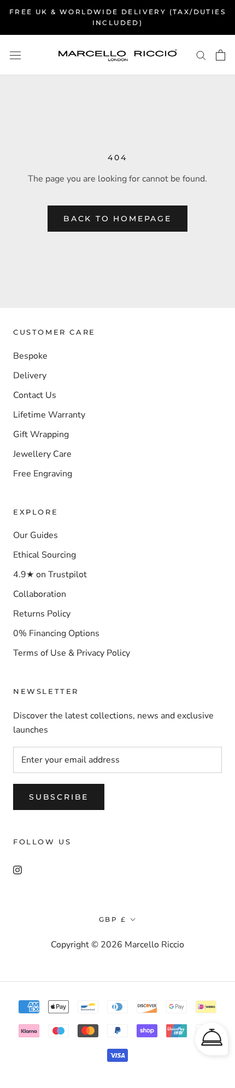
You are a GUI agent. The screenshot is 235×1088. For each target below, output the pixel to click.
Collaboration (39, 594)
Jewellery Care (42, 454)
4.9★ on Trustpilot (50, 575)
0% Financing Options (56, 633)
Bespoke (30, 356)
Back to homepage (117, 218)
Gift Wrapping (41, 434)
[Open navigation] (15, 54)
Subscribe (59, 797)
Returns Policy (41, 614)
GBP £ (112, 919)
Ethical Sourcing (44, 555)
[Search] (201, 55)
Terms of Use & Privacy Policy (71, 653)
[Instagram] (17, 869)
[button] (211, 1039)
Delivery (29, 376)
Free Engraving (42, 474)
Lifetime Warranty (49, 415)
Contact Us (34, 395)
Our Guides (35, 535)
